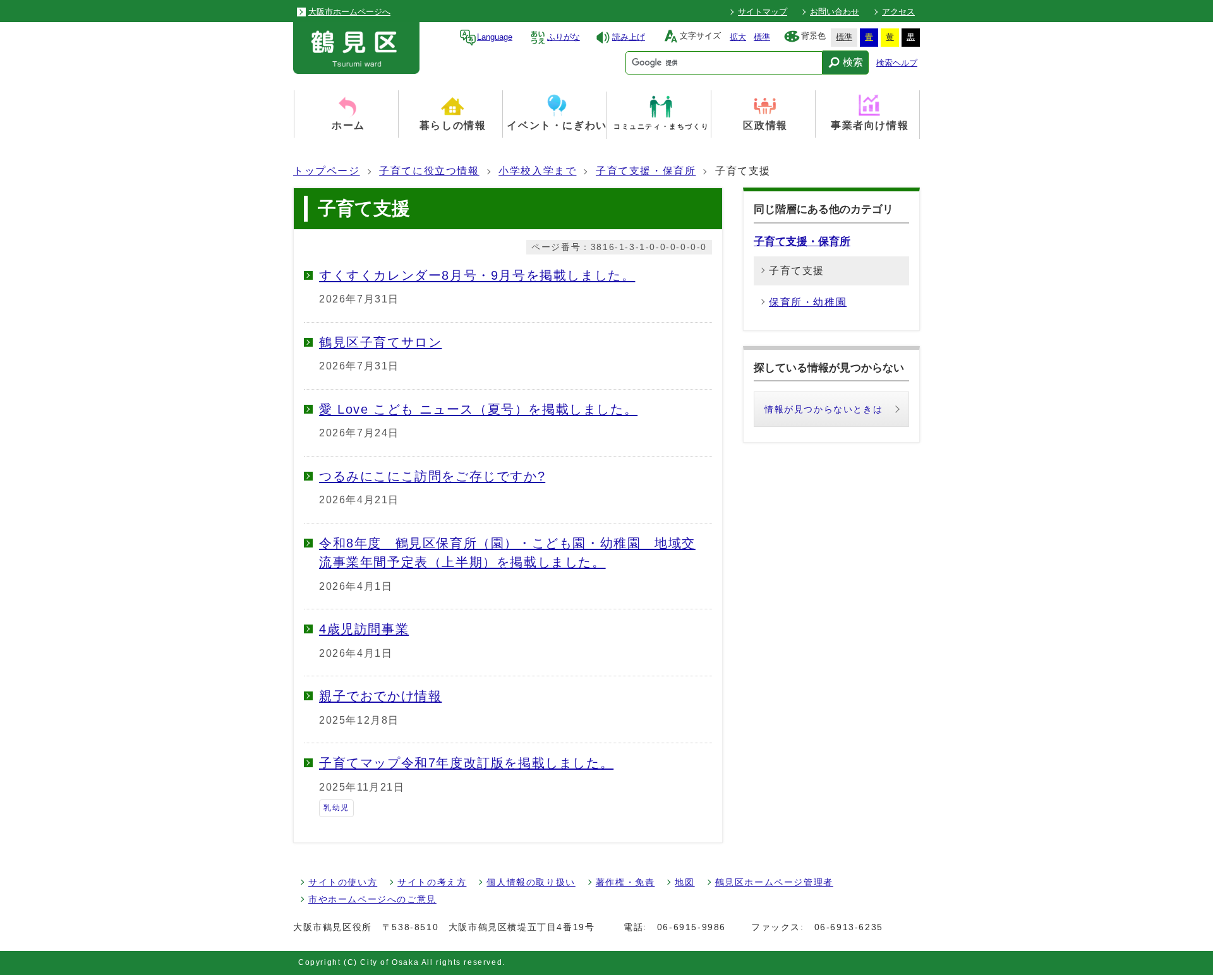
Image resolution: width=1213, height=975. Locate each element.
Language (494, 37)
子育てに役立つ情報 (429, 170)
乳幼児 (336, 807)
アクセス (898, 11)
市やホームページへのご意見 (372, 899)
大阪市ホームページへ (349, 11)
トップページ (326, 170)
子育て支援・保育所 (646, 170)
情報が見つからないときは (823, 409)
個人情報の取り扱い (530, 882)
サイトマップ (762, 11)
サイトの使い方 (342, 882)
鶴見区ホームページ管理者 (774, 882)
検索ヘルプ (896, 63)
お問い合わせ (834, 11)
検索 (853, 62)
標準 (762, 37)
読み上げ (628, 37)
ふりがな (563, 37)
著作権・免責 (625, 882)
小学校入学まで (537, 170)
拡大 (738, 37)
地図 (684, 882)
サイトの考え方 (431, 882)
